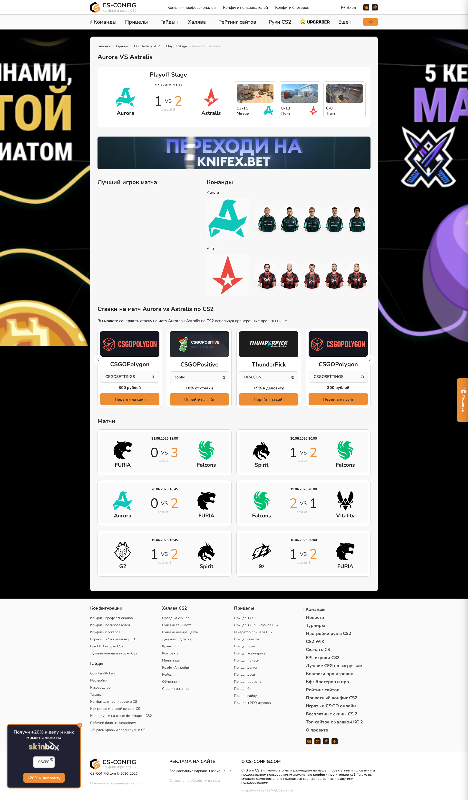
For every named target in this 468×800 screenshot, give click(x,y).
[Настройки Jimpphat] (312, 218)
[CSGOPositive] (199, 344)
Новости (315, 617)
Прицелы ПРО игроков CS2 (256, 625)
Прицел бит (243, 688)
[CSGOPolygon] (129, 344)
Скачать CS (318, 649)
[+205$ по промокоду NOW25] (234, 153)
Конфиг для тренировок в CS (113, 701)
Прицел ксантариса (250, 653)
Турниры (122, 46)
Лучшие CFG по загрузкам (334, 666)
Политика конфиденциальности (116, 783)
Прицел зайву (245, 695)
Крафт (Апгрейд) (175, 667)
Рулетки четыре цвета (180, 632)
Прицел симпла (246, 639)
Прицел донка (245, 667)
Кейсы (167, 674)
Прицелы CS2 (245, 618)
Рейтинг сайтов (322, 690)
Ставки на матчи (175, 688)
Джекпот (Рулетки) (177, 639)
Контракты (170, 653)
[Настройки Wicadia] (356, 218)
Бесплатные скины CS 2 (331, 714)
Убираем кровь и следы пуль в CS (118, 730)
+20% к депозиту (43, 777)
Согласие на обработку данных (194, 780)
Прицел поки (244, 646)
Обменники (171, 681)
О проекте (317, 730)
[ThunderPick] (268, 344)
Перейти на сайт (130, 399)
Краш (166, 646)
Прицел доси (244, 674)
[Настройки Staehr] (334, 275)
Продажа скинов (175, 618)
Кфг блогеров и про (327, 682)
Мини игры (171, 660)
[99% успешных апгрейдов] (315, 21)
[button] (369, 360)
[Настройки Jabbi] (312, 275)
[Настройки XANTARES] (267, 218)
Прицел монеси (246, 660)
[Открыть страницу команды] (231, 219)
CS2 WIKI (316, 641)
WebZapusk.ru (282, 791)
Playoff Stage (176, 46)
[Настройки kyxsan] (334, 218)
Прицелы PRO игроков (252, 703)
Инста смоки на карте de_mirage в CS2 (121, 715)
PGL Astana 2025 (147, 46)
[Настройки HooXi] (267, 275)
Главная (104, 46)
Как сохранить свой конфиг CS (115, 708)
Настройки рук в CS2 (328, 633)
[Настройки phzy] (289, 275)
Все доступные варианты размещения (200, 771)
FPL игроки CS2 (323, 658)
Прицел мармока (247, 681)
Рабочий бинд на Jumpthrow (113, 723)
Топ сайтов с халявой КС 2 (334, 722)
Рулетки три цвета (177, 625)
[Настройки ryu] (356, 275)
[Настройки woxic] (289, 218)
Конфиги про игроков (329, 674)
